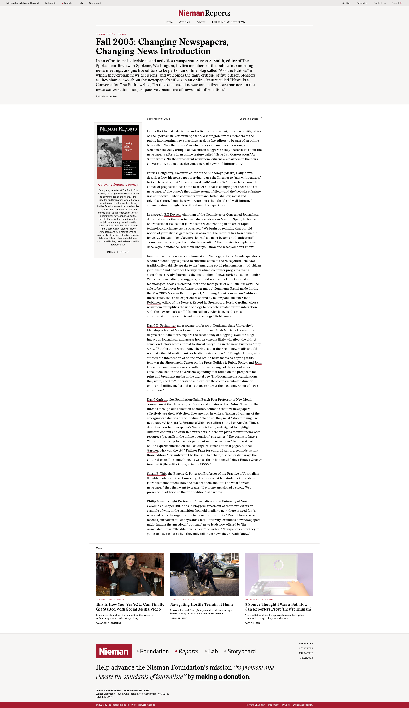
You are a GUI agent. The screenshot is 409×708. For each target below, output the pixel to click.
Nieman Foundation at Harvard (22, 3)
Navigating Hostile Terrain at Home (202, 605)
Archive (346, 3)
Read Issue (116, 252)
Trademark (273, 704)
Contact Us (380, 3)
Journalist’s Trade (111, 34)
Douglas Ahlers (241, 353)
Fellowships (51, 3)
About (201, 22)
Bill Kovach (172, 214)
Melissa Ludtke (108, 96)
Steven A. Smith (240, 131)
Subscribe (362, 3)
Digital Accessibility (303, 704)
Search (395, 3)
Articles (184, 22)
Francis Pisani (157, 256)
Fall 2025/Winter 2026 (228, 22)
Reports (68, 3)
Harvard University (255, 704)
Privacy (286, 704)
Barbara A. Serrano (180, 423)
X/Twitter (306, 648)
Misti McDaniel (227, 330)
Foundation (154, 651)
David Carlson (157, 399)
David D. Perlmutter (161, 325)
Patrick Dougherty (160, 173)
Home (168, 22)
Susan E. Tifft (156, 473)
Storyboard (95, 3)
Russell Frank (237, 515)
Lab (81, 3)
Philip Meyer (156, 501)
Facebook (306, 657)
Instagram (306, 653)
